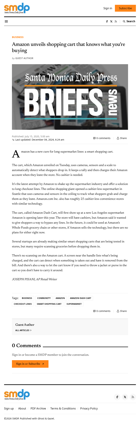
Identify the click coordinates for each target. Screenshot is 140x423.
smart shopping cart (49, 303)
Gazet (50, 418)
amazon (60, 298)
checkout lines (23, 303)
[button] (9, 408)
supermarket (74, 303)
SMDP (15, 418)
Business (18, 37)
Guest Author (24, 58)
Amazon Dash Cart (80, 298)
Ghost (41, 418)
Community (44, 298)
